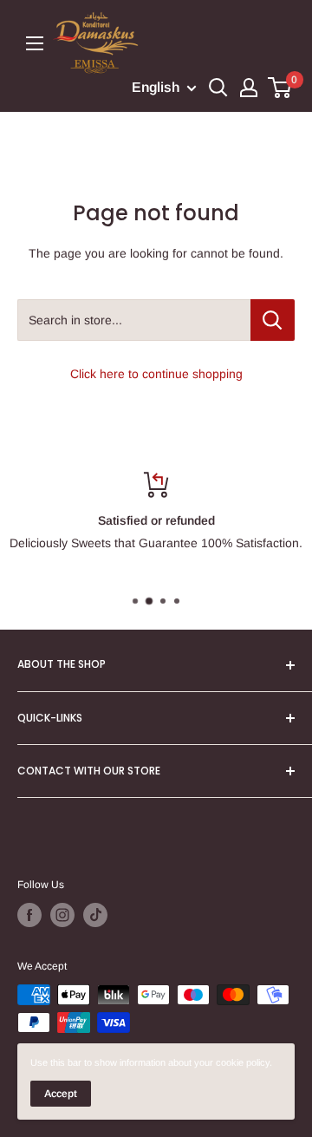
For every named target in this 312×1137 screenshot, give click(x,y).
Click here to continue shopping (156, 374)
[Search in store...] (272, 320)
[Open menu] (34, 43)
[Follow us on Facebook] (29, 915)
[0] (280, 87)
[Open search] (218, 87)
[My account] (248, 87)
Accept (60, 1094)
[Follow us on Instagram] (62, 915)
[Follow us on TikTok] (95, 915)
